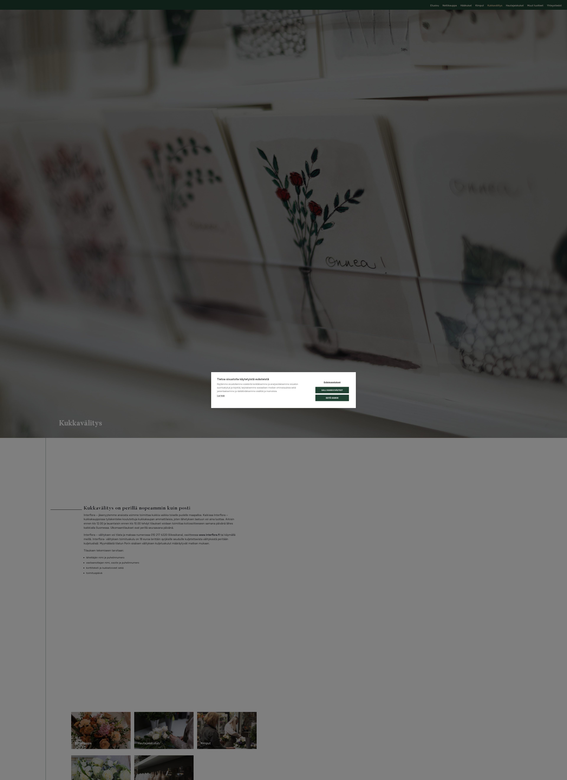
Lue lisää (221, 395)
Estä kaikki (332, 398)
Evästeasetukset (332, 382)
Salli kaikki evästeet (332, 390)
